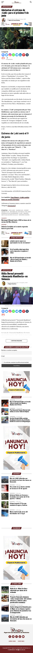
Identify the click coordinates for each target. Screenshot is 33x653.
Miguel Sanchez (12, 284)
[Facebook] (3, 54)
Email (2, 356)
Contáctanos (21, 641)
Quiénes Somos (12, 641)
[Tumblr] (27, 54)
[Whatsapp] (13, 54)
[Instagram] (10, 54)
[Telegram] (16, 54)
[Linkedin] (20, 54)
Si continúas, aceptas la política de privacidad (16, 362)
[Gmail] (3, 58)
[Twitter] (6, 54)
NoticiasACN (12, 206)
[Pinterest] (23, 54)
